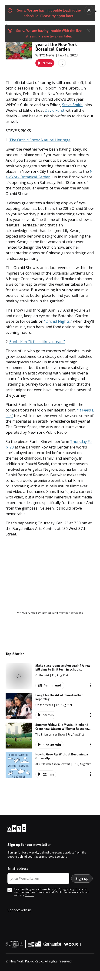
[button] (50, 676)
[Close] (89, 10)
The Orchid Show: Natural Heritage (39, 139)
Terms (29, 895)
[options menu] (62, 63)
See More (61, 857)
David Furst (54, 110)
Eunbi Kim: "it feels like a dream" (37, 341)
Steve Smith (72, 104)
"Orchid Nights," (58, 321)
